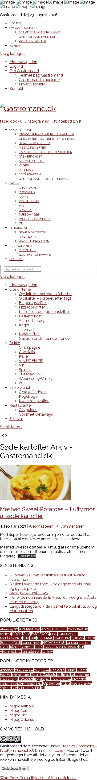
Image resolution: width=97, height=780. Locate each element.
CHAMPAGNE (78, 629)
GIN (26, 638)
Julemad (26, 170)
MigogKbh (18, 715)
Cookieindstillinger (14, 768)
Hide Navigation (23, 62)
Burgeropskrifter (34, 143)
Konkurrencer (61, 679)
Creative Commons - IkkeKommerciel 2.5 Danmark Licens (48, 748)
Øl (21, 223)
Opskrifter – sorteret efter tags (46, 138)
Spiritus (25, 210)
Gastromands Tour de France (44, 179)
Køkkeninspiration (34, 241)
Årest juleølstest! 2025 (28, 593)
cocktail (5, 634)
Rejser (65, 683)
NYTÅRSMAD (10, 683)
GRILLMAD (45, 638)
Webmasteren (41, 526)
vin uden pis (31, 651)
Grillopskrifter (80, 674)
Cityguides (27, 250)
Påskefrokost (30, 156)
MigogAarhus (20, 710)
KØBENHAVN (31, 643)
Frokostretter (21, 674)
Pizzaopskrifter (32, 147)
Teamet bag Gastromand (39, 32)
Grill (33, 638)
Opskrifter (51, 683)
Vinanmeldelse (10, 651)
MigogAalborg (21, 706)
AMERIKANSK (29, 629)
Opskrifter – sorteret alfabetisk (46, 134)
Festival (16, 259)
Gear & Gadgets (32, 232)
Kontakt (16, 45)
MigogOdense (21, 719)
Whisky (47, 651)
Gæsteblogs (9, 679)
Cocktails (27, 192)
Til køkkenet (19, 228)
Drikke (14, 183)
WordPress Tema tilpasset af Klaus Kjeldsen (38, 778)
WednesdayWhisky (35, 219)
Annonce (7, 670)
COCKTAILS (21, 634)
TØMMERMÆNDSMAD (61, 647)
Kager (24, 165)
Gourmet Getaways (35, 254)
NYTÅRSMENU (54, 643)
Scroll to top (11, 427)
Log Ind (15, 23)
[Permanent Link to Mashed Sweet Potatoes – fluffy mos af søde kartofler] (35, 499)
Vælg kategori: (12, 53)
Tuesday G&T (29, 214)
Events (82, 670)
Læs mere (27, 556)
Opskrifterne (20, 129)
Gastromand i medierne (38, 37)
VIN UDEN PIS (29, 201)
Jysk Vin (77, 638)
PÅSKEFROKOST (22, 647)
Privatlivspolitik (32, 41)
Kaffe (23, 196)
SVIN (39, 647)
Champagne (28, 187)
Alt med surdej (31, 161)
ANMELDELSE (54, 629)
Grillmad (63, 674)
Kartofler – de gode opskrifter (45, 152)
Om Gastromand (23, 28)
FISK (53, 634)
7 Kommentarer (70, 526)
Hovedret (26, 679)
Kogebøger (28, 237)
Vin (21, 205)
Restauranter (21, 245)
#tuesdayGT (9, 629)
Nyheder (79, 679)
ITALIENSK (62, 638)
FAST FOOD (40, 634)
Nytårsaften (30, 174)
